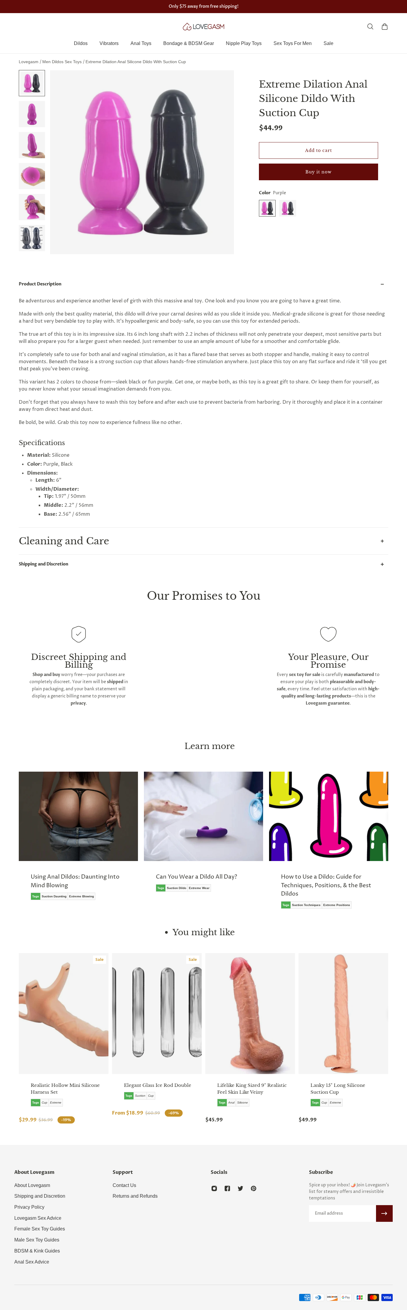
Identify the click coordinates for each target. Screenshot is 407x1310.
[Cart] (385, 26)
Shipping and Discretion (43, 564)
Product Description (40, 284)
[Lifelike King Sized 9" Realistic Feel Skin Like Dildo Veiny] (250, 1013)
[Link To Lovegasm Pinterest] (253, 1188)
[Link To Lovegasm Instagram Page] (214, 1188)
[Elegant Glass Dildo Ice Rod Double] (157, 1013)
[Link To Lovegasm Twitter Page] (240, 1188)
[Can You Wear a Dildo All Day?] (156, 836)
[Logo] (203, 26)
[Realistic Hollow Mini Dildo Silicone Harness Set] (63, 1013)
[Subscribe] (384, 1213)
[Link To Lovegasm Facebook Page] (227, 1188)
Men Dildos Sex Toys (62, 61)
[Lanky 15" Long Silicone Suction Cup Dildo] (343, 1013)
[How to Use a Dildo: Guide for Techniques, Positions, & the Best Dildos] (281, 844)
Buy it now (318, 172)
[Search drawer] (370, 26)
